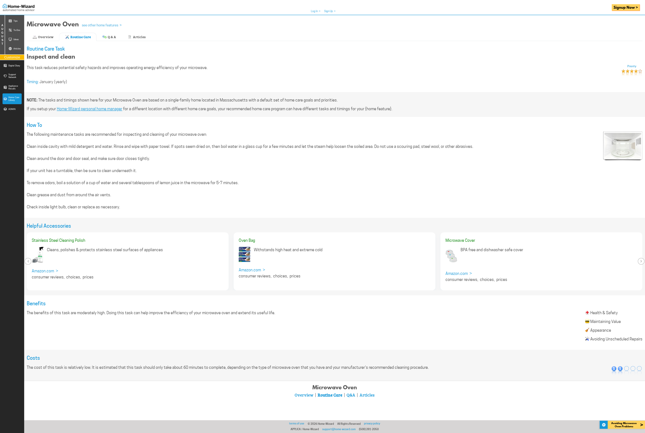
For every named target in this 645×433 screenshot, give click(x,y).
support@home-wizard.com (339, 429)
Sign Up (330, 11)
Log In (315, 11)
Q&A (351, 395)
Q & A (111, 36)
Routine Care (80, 36)
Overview (45, 36)
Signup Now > (625, 7)
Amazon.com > (45, 271)
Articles (139, 36)
